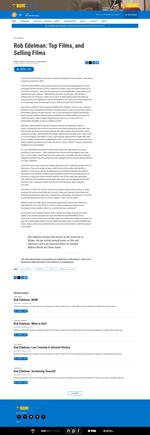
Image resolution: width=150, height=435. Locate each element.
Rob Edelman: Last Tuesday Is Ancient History (42, 347)
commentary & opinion (66, 269)
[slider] (23, 15)
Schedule (48, 21)
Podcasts (38, 21)
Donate (133, 5)
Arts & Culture (19, 38)
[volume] (20, 15)
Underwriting (70, 21)
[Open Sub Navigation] (17, 21)
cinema (51, 269)
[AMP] (109, 430)
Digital (83, 21)
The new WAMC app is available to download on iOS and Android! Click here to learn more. (75, 26)
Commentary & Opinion (20, 320)
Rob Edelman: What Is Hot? (30, 323)
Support (93, 21)
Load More (75, 393)
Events (57, 21)
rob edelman (39, 269)
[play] (14, 15)
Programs (25, 21)
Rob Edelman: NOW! (26, 300)
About (104, 21)
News (14, 21)
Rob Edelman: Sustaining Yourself (35, 371)
